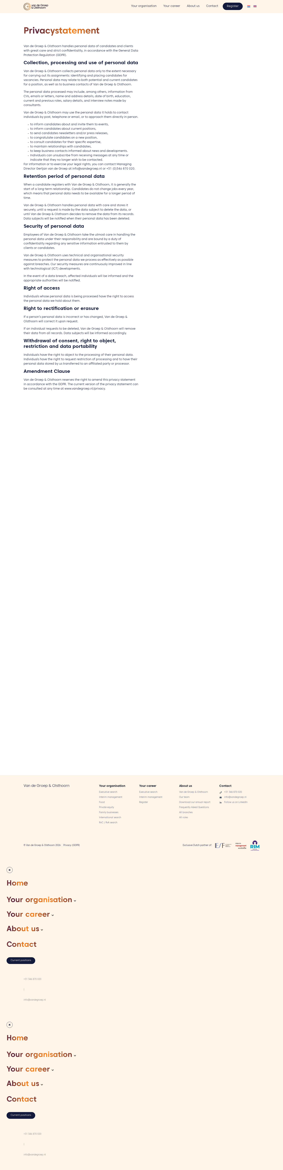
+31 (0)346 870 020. (120, 169)
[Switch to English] (255, 6)
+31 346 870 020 (32, 979)
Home (17, 884)
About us (185, 786)
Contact (225, 786)
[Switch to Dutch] (249, 6)
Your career (147, 786)
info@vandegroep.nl (87, 169)
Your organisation (112, 786)
